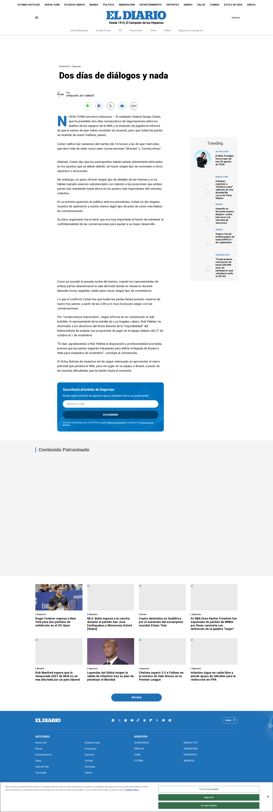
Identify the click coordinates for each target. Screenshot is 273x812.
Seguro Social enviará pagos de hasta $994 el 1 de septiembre (224, 238)
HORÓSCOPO (190, 754)
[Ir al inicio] (48, 720)
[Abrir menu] (36, 17)
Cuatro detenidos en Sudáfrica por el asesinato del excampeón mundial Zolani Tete (161, 622)
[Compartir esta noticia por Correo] (122, 106)
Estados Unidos (74, 4)
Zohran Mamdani (79, 30)
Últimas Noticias (29, 4)
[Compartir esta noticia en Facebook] (99, 106)
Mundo (94, 4)
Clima (153, 30)
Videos (251, 4)
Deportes (173, 4)
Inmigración (127, 4)
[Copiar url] (133, 106)
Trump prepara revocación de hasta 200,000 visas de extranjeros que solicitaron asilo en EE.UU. (224, 268)
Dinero (188, 4)
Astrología (222, 152)
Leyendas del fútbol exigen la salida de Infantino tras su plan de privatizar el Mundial (110, 676)
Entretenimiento (151, 4)
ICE (120, 30)
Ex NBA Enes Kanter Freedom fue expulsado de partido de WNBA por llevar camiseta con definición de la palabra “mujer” (214, 624)
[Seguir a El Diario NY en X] (119, 720)
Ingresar (236, 17)
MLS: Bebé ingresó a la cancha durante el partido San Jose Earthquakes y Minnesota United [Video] (109, 624)
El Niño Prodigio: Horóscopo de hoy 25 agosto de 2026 (224, 160)
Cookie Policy (132, 790)
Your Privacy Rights (208, 789)
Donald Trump (103, 30)
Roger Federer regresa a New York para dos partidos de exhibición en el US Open (55, 622)
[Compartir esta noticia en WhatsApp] (87, 106)
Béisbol (40, 669)
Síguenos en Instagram (191, 30)
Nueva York (52, 4)
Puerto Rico (136, 30)
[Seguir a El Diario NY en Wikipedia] (157, 720)
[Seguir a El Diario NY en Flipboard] (151, 720)
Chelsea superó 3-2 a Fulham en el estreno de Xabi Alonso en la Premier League (161, 676)
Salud (201, 4)
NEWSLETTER (190, 742)
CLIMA (137, 754)
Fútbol (167, 30)
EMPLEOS (139, 748)
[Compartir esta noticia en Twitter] (110, 106)
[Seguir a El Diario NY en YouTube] (132, 720)
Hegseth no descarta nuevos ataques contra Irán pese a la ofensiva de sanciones (224, 215)
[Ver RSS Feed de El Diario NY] (170, 720)
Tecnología (40, 772)
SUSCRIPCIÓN (190, 748)
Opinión (88, 772)
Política (108, 4)
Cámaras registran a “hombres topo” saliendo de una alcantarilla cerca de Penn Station (224, 190)
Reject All (209, 797)
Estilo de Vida (233, 4)
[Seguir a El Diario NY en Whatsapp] (163, 720)
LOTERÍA (138, 760)
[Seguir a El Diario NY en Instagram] (125, 720)
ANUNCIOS (189, 760)
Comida (214, 4)
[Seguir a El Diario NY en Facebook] (113, 720)
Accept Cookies (209, 805)
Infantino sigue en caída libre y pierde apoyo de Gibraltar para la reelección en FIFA (213, 676)
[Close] (267, 796)
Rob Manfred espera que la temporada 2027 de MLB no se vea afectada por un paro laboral (57, 676)
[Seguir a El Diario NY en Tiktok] (138, 720)
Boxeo (143, 614)
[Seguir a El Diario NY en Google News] (144, 720)
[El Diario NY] (136, 17)
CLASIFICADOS (141, 742)
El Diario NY (64, 66)
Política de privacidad (115, 423)
